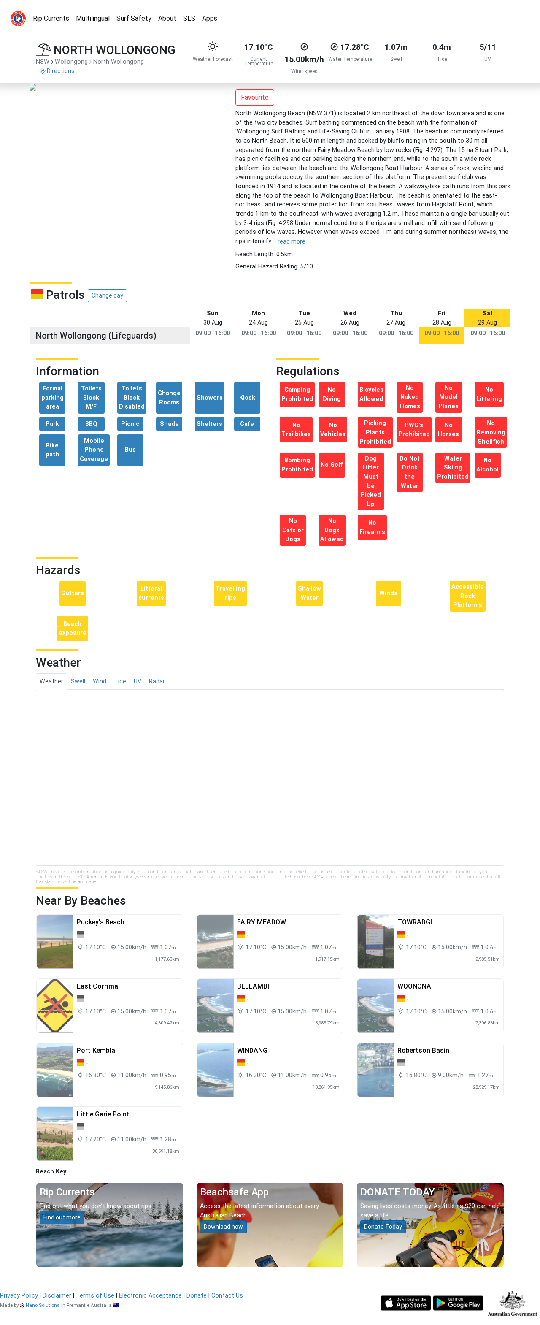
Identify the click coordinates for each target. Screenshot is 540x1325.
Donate (196, 1295)
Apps (209, 18)
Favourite (255, 97)
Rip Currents (51, 18)
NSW (42, 61)
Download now (223, 1226)
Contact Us (227, 1295)
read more (291, 241)
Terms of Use (95, 1295)
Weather (51, 681)
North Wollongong (118, 61)
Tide (120, 681)
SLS (189, 18)
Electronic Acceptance (150, 1295)
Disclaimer (57, 1295)
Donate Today (383, 1226)
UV (137, 681)
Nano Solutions (43, 1305)
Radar (157, 681)
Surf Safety (133, 18)
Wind (99, 681)
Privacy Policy (19, 1295)
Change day (107, 295)
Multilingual (93, 18)
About (167, 18)
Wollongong (71, 61)
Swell (78, 681)
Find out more (62, 1217)
